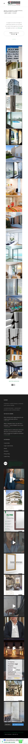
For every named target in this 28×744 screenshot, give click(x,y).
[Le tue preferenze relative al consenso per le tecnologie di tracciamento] (2, 741)
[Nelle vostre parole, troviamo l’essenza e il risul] (14, 669)
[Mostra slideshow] (14, 381)
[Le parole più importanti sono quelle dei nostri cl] (14, 542)
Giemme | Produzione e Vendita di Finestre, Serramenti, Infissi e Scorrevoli (13, 11)
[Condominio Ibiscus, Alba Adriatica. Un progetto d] (14, 500)
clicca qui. (20, 28)
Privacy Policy (7, 453)
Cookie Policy (7, 456)
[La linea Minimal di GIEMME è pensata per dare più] (14, 563)
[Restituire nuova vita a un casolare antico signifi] (14, 691)
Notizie (5, 448)
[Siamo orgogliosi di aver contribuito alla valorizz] (14, 585)
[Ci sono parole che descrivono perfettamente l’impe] (14, 606)
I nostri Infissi (7, 443)
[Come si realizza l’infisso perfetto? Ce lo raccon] (14, 627)
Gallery (6, 13)
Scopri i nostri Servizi (8, 445)
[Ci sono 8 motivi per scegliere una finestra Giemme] (14, 479)
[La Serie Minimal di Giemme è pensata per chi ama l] (14, 712)
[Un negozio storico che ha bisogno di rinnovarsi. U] (14, 648)
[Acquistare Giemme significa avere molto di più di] (14, 521)
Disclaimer (6, 451)
